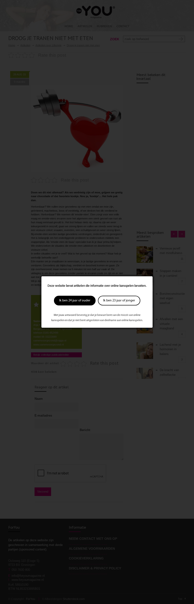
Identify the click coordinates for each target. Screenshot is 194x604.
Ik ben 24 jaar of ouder (74, 300)
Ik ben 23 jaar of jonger (119, 300)
